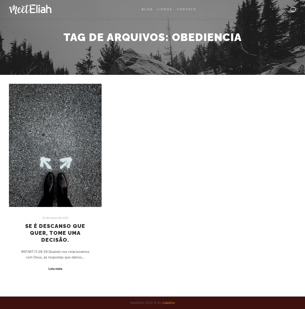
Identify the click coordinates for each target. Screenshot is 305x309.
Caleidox (168, 303)
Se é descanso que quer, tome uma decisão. (55, 233)
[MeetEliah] (30, 9)
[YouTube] (293, 9)
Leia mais (55, 268)
